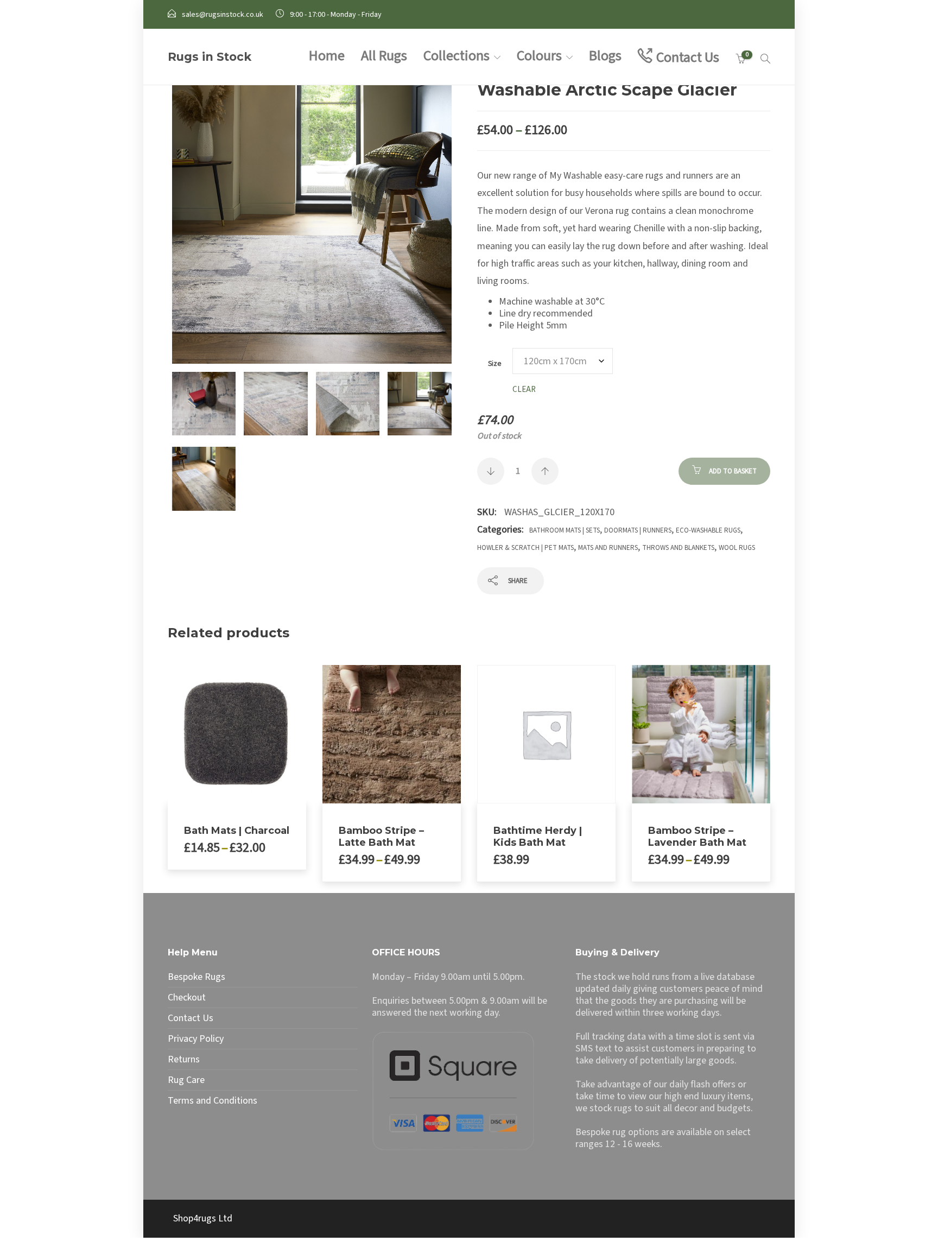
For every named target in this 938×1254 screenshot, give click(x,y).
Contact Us (687, 57)
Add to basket (733, 471)
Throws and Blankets (678, 548)
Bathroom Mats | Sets (564, 530)
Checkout (187, 998)
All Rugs (384, 56)
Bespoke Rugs (196, 977)
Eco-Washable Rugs (708, 530)
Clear (524, 389)
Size (495, 363)
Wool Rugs (737, 548)
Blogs (605, 56)
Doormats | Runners (637, 530)
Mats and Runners (608, 548)
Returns (184, 1060)
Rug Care (186, 1080)
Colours (539, 56)
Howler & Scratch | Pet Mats (525, 548)
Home (327, 56)
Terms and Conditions (212, 1101)
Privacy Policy (196, 1039)
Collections (456, 56)
